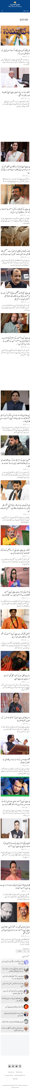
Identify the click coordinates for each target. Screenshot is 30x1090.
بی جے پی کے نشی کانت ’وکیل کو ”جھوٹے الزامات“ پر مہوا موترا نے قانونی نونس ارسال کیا (15, 210)
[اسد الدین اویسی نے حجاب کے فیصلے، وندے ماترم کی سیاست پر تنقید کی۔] (26, 1028)
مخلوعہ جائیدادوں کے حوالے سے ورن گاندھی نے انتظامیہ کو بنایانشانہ (16, 760)
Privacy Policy (9, 1075)
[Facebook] (19, 1066)
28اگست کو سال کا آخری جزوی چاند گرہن (14, 1006)
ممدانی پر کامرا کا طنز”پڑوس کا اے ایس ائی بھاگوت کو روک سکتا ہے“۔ (12, 999)
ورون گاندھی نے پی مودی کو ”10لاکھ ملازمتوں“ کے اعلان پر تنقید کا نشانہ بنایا (15, 718)
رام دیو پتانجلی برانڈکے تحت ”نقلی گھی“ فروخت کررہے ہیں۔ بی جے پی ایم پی (17, 676)
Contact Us (11, 1072)
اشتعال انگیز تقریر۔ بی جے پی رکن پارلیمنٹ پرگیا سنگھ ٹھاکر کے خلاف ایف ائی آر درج (15, 634)
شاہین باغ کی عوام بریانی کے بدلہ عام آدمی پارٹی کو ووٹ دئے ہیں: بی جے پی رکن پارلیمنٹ (16, 844)
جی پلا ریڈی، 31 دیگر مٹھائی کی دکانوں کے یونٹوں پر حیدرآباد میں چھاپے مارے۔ (12, 977)
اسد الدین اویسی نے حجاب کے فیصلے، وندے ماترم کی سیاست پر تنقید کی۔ (12, 1029)
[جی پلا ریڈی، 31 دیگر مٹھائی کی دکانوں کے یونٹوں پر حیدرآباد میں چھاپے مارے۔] (26, 977)
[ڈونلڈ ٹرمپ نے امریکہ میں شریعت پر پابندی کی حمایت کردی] (26, 1014)
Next (19, 951)
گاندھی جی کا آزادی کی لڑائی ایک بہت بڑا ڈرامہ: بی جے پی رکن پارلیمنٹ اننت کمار (15, 886)
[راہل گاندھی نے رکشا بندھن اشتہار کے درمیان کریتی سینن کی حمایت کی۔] (26, 991)
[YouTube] (9, 1066)
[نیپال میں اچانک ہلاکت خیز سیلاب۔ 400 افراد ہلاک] (26, 1021)
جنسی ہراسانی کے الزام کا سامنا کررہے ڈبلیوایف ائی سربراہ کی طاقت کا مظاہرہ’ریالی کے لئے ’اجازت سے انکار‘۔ (15, 463)
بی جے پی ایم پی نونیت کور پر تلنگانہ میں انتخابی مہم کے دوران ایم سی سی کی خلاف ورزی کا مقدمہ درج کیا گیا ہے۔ (15, 169)
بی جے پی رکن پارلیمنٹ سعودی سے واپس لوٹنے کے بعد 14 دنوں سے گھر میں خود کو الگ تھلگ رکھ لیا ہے (15, 802)
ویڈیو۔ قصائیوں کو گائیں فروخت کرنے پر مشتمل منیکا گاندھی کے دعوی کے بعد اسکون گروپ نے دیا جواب (15, 252)
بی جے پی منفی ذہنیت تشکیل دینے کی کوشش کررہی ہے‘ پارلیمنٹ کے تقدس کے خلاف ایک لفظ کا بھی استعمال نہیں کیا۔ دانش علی (15, 295)
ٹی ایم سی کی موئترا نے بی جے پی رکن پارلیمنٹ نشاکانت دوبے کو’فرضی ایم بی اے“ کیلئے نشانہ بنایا (16, 593)
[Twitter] (16, 1066)
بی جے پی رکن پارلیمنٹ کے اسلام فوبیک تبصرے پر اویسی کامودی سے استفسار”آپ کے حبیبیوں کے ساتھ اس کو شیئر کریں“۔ (16, 340)
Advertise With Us (20, 1075)
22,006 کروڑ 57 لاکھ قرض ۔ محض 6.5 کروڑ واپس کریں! (12, 984)
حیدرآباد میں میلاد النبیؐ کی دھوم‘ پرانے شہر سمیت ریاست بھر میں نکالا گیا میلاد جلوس (12, 969)
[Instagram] (13, 1066)
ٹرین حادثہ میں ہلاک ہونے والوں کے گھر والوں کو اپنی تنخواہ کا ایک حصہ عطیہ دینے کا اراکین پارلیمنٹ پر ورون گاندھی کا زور (15, 418)
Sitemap (15, 1079)
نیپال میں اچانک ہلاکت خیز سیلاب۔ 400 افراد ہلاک (12, 1021)
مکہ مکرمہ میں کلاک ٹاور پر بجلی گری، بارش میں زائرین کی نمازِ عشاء (12, 962)
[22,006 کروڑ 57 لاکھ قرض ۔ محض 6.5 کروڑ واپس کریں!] (26, 984)
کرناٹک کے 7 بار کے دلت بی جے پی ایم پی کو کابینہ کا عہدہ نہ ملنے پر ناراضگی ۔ (16, 93)
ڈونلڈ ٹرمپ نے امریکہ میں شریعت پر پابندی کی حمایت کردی (13, 1014)
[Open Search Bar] (2, 10)
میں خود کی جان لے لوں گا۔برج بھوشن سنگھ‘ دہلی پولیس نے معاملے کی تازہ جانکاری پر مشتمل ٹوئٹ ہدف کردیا (15, 508)
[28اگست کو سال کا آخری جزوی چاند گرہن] (26, 1006)
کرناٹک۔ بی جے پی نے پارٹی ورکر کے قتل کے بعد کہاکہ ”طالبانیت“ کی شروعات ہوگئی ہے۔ (15, 551)
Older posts (26, 948)
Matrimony (19, 1072)
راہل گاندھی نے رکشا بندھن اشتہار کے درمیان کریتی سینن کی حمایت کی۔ (13, 992)
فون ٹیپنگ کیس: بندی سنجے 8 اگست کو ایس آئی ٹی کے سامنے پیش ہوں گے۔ (15, 51)
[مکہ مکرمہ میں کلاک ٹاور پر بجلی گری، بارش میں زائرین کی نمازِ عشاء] (26, 962)
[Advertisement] (15, 124)
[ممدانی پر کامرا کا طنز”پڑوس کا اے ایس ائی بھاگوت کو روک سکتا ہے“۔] (26, 999)
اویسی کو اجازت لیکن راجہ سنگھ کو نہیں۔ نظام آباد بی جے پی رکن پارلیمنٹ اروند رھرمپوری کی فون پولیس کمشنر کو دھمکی (15, 929)
